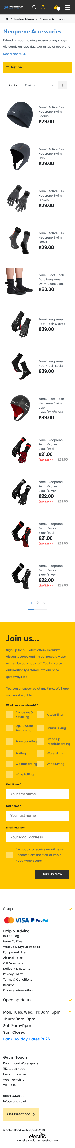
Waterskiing (55, 753)
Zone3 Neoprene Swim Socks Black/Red (51, 528)
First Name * (13, 784)
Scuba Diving (56, 728)
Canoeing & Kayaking (24, 714)
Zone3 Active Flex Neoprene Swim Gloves (51, 195)
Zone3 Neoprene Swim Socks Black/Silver (51, 570)
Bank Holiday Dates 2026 (26, 1039)
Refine (16, 67)
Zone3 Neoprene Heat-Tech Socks (51, 363)
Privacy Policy (13, 974)
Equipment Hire (14, 952)
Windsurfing (55, 764)
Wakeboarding (26, 764)
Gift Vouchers (13, 963)
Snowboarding (26, 741)
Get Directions (19, 1114)
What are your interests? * (22, 705)
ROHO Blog (11, 936)
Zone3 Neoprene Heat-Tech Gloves (52, 321)
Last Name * (13, 806)
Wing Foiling (25, 774)
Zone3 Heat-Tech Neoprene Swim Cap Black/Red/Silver (51, 405)
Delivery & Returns (16, 969)
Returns (8, 985)
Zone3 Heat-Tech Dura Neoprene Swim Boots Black (51, 279)
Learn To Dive (13, 941)
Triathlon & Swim (24, 19)
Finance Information (18, 990)
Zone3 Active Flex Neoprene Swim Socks (51, 237)
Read (12, 54)
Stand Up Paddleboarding (58, 741)
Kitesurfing (54, 714)
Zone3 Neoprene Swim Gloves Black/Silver (51, 486)
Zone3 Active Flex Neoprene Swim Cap (51, 153)
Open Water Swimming (24, 728)
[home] (7, 19)
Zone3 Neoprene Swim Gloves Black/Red (51, 444)
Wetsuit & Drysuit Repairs (21, 947)
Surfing (21, 753)
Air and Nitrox (13, 958)
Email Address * (15, 827)
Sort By (12, 85)
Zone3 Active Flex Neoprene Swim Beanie (51, 111)
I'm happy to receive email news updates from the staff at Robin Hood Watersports (39, 855)
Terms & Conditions (17, 979)
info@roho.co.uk (15, 1101)
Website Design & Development (37, 1141)
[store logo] (13, 7)
